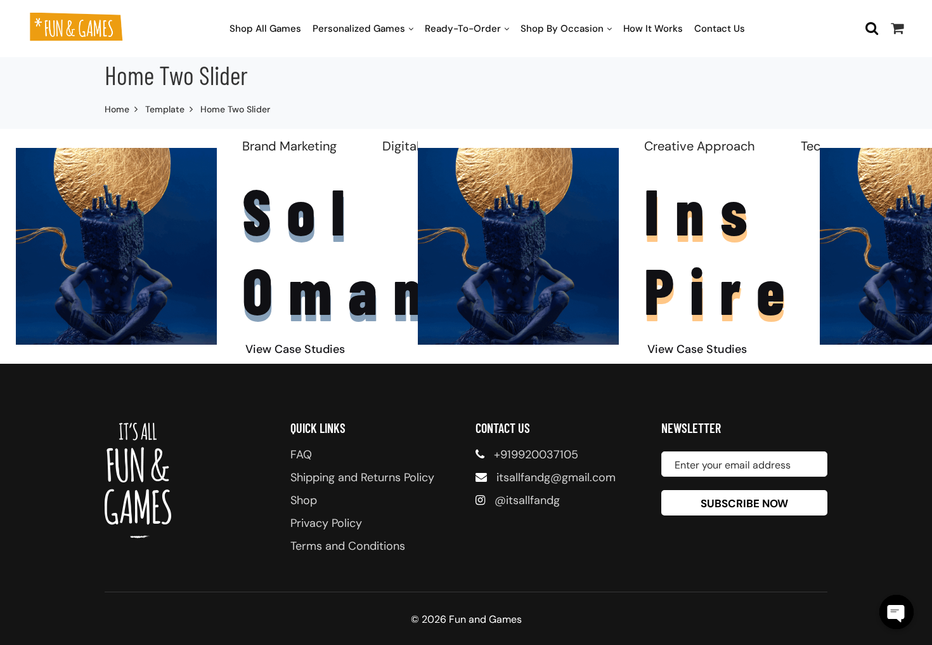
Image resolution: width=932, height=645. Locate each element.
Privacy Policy (326, 523)
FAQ (301, 454)
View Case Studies (295, 349)
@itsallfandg (527, 500)
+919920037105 (536, 454)
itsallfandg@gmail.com (556, 477)
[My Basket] (897, 28)
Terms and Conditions (347, 546)
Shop (303, 500)
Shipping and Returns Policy (362, 477)
